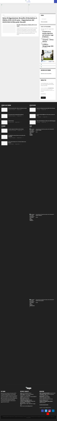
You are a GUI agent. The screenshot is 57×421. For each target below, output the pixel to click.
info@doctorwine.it (26, 397)
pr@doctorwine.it (43, 402)
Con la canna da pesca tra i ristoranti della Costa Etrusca (17, 142)
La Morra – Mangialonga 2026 (47, 45)
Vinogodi (38, 109)
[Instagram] (49, 411)
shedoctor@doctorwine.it (44, 395)
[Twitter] (46, 411)
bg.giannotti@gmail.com (44, 400)
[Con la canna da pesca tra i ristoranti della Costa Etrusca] (4, 143)
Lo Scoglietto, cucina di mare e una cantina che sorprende (16, 136)
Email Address (43, 93)
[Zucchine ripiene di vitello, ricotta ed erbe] (4, 131)
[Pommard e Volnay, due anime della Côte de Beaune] (33, 110)
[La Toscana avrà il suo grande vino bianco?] (4, 116)
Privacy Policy (28, 417)
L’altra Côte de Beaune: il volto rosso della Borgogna (45, 120)
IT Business (25, 416)
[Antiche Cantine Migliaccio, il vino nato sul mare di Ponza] (33, 116)
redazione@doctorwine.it (47, 407)
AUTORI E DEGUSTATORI (44, 404)
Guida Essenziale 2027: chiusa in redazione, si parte (17, 108)
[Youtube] (48, 414)
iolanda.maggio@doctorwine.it (45, 397)
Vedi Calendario (44, 47)
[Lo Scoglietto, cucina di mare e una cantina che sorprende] (4, 137)
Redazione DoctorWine (12, 130)
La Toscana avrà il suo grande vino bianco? (16, 114)
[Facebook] (42, 411)
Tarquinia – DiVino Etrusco (48, 41)
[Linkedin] (53, 411)
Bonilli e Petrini (11, 120)
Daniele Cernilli (11, 122)
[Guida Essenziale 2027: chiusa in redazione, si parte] (4, 110)
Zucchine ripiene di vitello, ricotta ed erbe (15, 129)
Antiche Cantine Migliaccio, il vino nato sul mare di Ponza (45, 115)
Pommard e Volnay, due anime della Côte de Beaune (45, 108)
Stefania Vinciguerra (12, 109)
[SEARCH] (53, 19)
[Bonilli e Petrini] (4, 122)
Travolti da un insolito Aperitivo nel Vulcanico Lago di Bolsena (47, 34)
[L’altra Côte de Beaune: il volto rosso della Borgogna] (33, 122)
